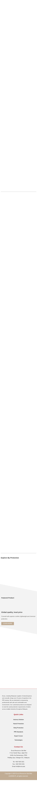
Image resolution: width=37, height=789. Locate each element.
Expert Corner (18, 736)
